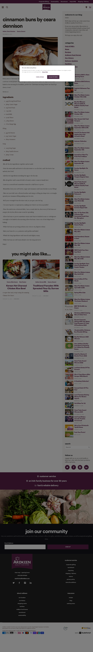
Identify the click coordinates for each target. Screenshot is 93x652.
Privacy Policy (45, 72)
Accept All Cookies (53, 77)
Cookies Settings (40, 77)
